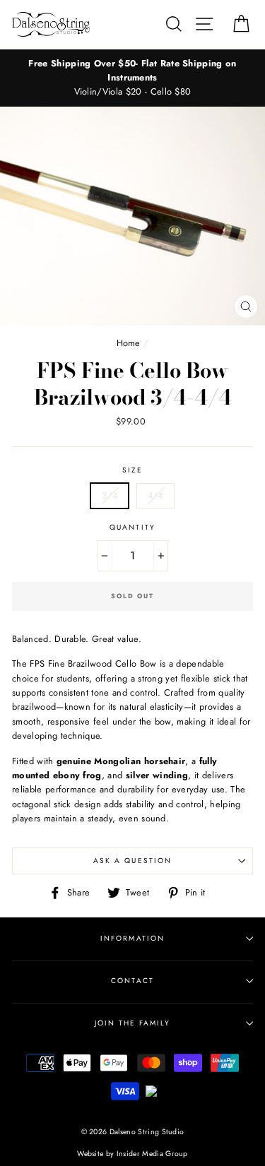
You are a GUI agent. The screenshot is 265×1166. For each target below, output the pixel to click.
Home (129, 343)
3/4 (109, 495)
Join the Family (133, 1023)
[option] (132, 78)
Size (132, 470)
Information (132, 938)
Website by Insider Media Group (132, 1153)
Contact (132, 980)
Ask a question (132, 860)
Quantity (132, 527)
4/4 (155, 495)
